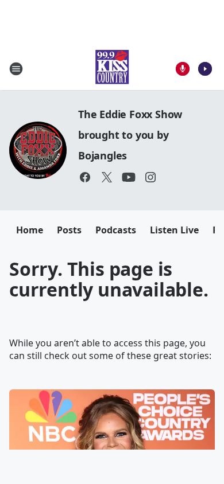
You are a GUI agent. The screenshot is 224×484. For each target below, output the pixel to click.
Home (29, 230)
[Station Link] (112, 68)
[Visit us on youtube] (129, 177)
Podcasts (115, 230)
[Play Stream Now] (205, 69)
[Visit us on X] (107, 177)
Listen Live (174, 230)
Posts (69, 230)
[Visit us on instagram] (150, 177)
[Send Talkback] (183, 69)
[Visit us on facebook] (85, 177)
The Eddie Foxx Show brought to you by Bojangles (130, 134)
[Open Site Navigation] (16, 69)
